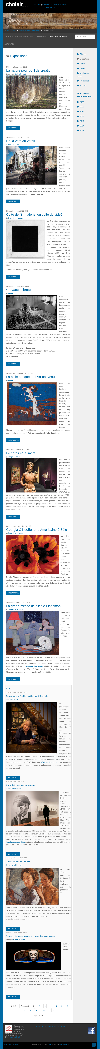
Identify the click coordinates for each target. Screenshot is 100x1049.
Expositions (84, 59)
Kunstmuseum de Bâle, (15, 842)
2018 (82, 121)
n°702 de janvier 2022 (50, 762)
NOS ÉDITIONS (59, 4)
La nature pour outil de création (29, 70)
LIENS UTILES (41, 1027)
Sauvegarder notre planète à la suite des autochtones (30, 936)
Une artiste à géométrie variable (20, 785)
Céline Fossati (20, 74)
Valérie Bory (12, 293)
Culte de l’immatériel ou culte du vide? (34, 214)
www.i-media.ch (64, 1044)
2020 (82, 111)
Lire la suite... (13, 128)
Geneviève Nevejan (15, 218)
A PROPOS (47, 4)
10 (36, 1010)
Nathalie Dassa (12, 699)
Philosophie (84, 81)
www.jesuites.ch (15, 1037)
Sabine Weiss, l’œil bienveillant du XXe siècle (27, 696)
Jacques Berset (14, 457)
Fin (54, 1010)
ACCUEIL (37, 4)
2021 (82, 107)
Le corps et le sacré (20, 453)
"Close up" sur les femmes (18, 861)
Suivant (45, 1010)
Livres (82, 68)
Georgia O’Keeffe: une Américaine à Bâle (36, 530)
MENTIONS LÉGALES (11, 1044)
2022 (82, 102)
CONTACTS (50, 7)
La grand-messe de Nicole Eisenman (33, 606)
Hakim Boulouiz (14, 145)
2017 (82, 126)
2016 (82, 131)
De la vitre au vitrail (20, 141)
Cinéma (83, 54)
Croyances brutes (19, 290)
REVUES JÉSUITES (56, 1027)
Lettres (82, 64)
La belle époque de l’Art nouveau (30, 377)
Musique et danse (83, 74)
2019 (82, 116)
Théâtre (83, 86)
